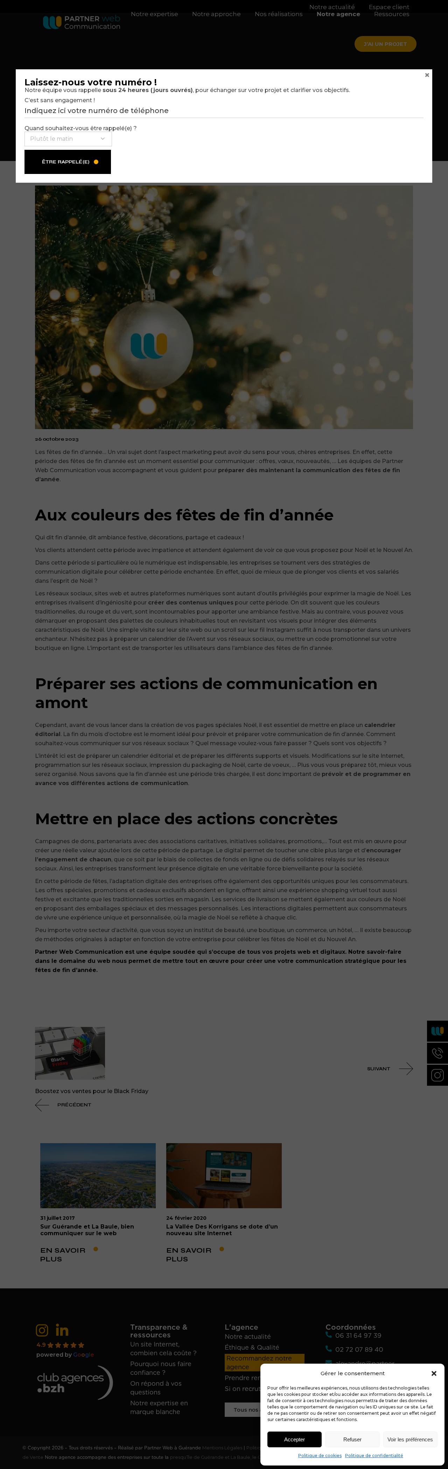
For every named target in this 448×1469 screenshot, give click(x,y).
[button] (434, 1373)
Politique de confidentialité (374, 1455)
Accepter (294, 1439)
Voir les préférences (410, 1439)
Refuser (352, 1439)
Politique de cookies (320, 1455)
